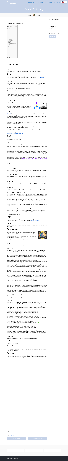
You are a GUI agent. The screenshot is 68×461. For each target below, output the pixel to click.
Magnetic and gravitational (12, 43)
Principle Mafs (10, 39)
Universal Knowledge (39, 2)
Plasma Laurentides (11, 3)
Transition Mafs (10, 40)
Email (50, 33)
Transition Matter (10, 46)
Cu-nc (8, 30)
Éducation (12, 435)
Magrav (9, 44)
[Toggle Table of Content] (15, 26)
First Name (50, 28)
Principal (9, 55)
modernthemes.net (15, 458)
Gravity (9, 36)
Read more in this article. (35, 220)
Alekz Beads (9, 27)
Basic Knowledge (31, 2)
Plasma (9, 31)
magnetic (9, 42)
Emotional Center (10, 28)
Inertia (9, 37)
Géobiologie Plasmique (16, 438)
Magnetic (9, 41)
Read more (24, 62)
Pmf (8, 54)
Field (8, 29)
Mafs (9, 38)
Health (46, 2)
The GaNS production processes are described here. (15, 133)
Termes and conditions (58, 2)
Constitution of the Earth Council (37, 438)
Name (50, 30)
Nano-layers (10, 49)
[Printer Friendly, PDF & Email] (43, 20)
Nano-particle (10, 48)
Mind (9, 47)
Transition (9, 56)
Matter (9, 45)
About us (50, 2)
